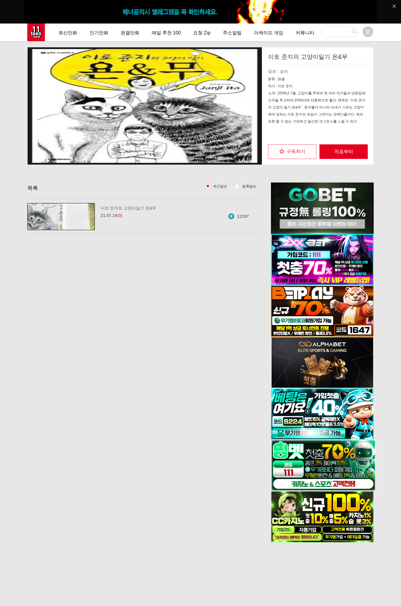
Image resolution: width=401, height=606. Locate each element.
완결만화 (130, 32)
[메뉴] (368, 32)
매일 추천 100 (166, 32)
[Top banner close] (394, 6)
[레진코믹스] (36, 32)
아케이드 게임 (268, 32)
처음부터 (343, 151)
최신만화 (67, 32)
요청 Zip (201, 32)
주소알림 (232, 32)
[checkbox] (292, 151)
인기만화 (99, 32)
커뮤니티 (305, 32)
